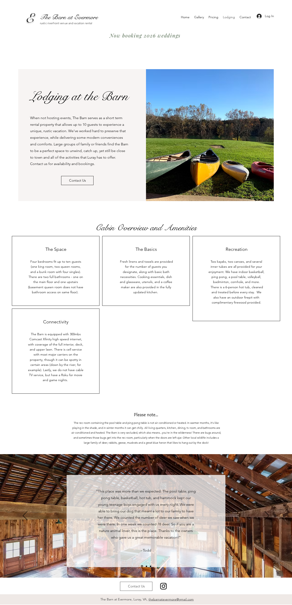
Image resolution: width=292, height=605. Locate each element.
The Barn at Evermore (69, 17)
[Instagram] (163, 586)
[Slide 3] (150, 566)
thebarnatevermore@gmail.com (171, 599)
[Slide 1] (141, 566)
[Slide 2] (146, 566)
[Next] (267, 516)
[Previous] (25, 516)
